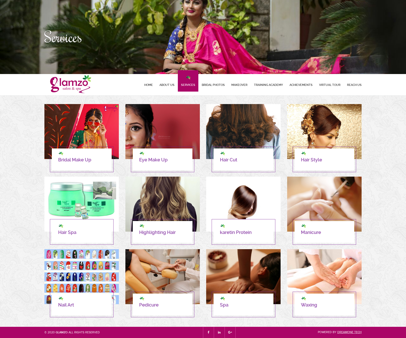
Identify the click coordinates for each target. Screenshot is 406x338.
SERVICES (188, 85)
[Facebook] (208, 332)
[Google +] (230, 332)
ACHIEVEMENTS (301, 85)
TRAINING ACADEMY (268, 85)
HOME (148, 85)
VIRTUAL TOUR (329, 85)
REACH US (354, 85)
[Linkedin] (219, 332)
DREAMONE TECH (349, 332)
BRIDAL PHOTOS (213, 85)
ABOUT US (166, 85)
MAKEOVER (239, 85)
